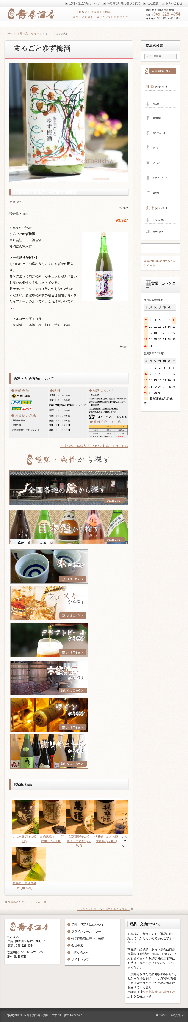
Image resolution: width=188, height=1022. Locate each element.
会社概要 (77, 945)
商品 (19, 33)
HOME (9, 33)
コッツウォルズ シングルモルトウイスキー (103, 909)
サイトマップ (80, 959)
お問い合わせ (80, 952)
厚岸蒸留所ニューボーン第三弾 (50, 902)
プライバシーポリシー (86, 931)
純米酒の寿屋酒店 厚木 (42, 1015)
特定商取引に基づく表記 (87, 938)
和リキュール (33, 33)
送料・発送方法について (87, 924)
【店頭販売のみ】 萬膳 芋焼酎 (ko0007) (80, 841)
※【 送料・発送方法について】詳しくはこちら (94, 446)
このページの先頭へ (170, 1015)
